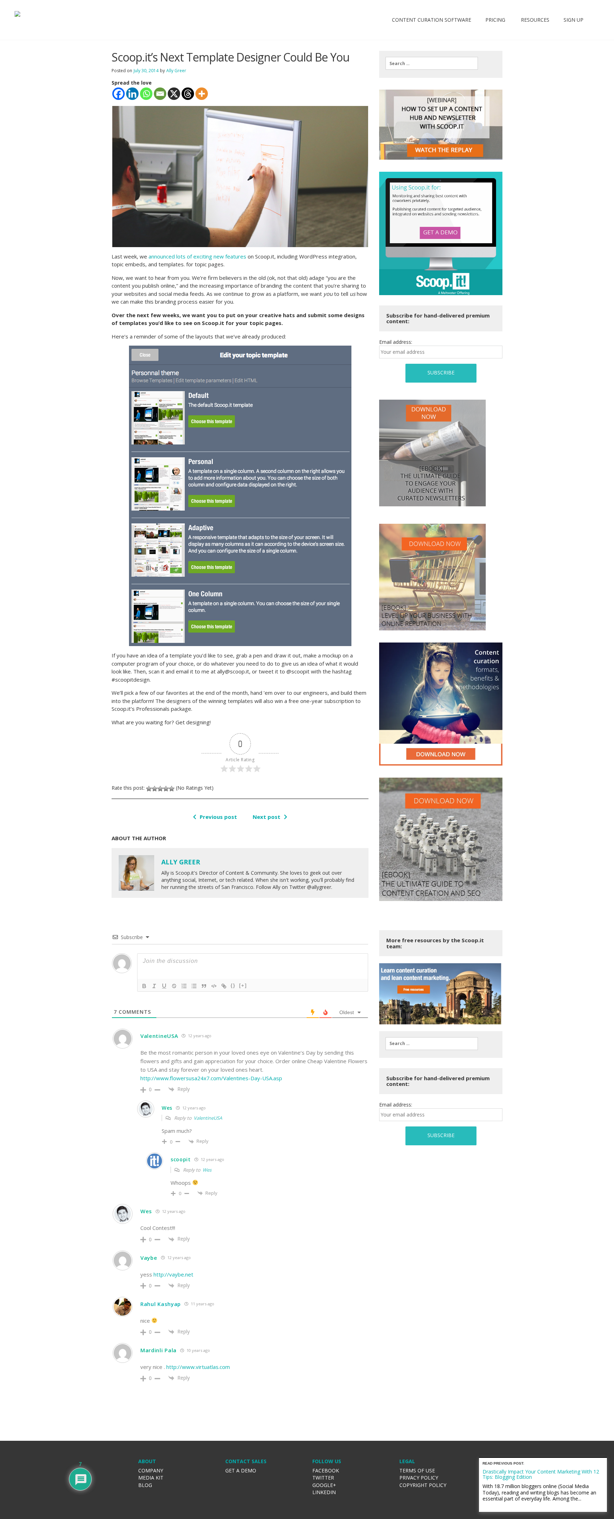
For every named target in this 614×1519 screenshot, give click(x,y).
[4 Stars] (166, 789)
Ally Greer (176, 71)
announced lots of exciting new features (197, 256)
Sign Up (573, 19)
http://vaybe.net (173, 1274)
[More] (201, 93)
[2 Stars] (154, 789)
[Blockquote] (204, 986)
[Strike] (174, 986)
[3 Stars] (160, 789)
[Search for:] (432, 63)
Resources (534, 19)
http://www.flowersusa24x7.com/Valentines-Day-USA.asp (211, 1078)
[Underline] (164, 986)
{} (233, 985)
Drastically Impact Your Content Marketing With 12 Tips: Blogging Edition (541, 1474)
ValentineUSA (208, 1118)
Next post (266, 816)
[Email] (160, 93)
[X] (174, 93)
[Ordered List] (184, 986)
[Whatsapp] (146, 93)
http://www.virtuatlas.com (198, 1366)
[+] (243, 985)
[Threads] (188, 93)
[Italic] (154, 986)
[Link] (224, 986)
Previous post (218, 816)
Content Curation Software (431, 19)
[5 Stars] (171, 789)
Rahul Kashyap (160, 1303)
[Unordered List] (194, 986)
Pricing (495, 19)
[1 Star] (149, 789)
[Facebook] (118, 93)
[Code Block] (214, 986)
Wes (207, 1170)
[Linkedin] (132, 93)
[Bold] (144, 986)
